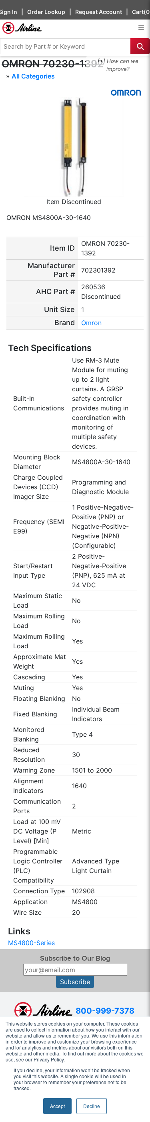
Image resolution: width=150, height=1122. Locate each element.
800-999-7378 (105, 1011)
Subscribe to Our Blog (75, 958)
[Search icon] (140, 46)
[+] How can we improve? (118, 65)
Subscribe (75, 982)
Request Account (98, 11)
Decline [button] (91, 1105)
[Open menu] (141, 28)
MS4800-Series (31, 943)
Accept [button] (57, 1105)
